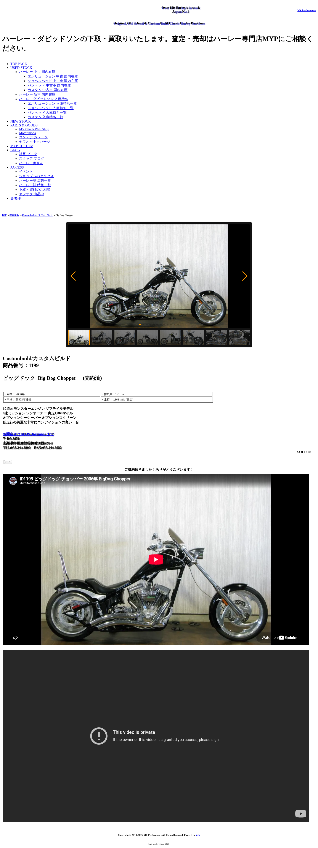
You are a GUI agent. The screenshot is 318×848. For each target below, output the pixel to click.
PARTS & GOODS (24, 125)
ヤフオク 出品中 (31, 194)
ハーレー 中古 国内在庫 (37, 72)
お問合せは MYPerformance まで (28, 434)
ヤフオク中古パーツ (34, 141)
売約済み (14, 215)
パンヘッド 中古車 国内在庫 (49, 85)
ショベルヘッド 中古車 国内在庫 (53, 81)
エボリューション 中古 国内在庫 (53, 76)
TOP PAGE (18, 64)
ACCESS (17, 167)
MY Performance (306, 10)
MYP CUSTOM (21, 146)
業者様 (15, 198)
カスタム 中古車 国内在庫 (47, 90)
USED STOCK (21, 67)
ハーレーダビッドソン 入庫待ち (43, 99)
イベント (26, 171)
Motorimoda (27, 133)
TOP (4, 215)
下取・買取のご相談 (34, 189)
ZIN (198, 835)
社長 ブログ (28, 154)
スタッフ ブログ (31, 158)
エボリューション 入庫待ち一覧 (52, 103)
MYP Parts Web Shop (34, 129)
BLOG (15, 150)
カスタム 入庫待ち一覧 (45, 117)
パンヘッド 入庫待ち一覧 (47, 112)
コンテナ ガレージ (33, 137)
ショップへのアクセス (36, 176)
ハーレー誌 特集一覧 (35, 185)
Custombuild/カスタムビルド (37, 215)
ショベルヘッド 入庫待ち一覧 (51, 108)
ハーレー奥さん (31, 163)
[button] (73, 276)
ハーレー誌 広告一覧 (35, 180)
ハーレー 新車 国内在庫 (37, 94)
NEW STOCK (20, 121)
